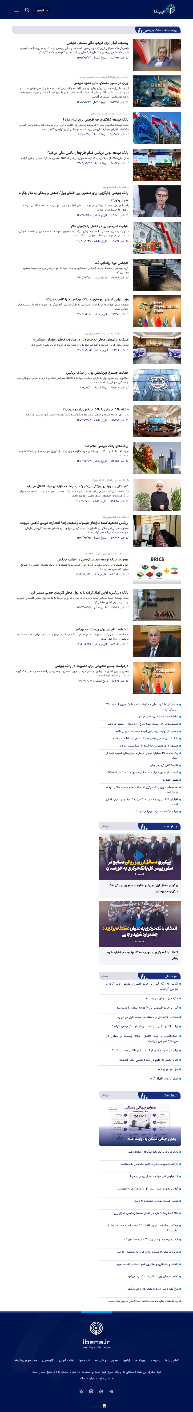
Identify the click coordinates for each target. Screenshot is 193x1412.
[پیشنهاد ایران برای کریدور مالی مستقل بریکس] (157, 55)
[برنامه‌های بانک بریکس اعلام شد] (157, 458)
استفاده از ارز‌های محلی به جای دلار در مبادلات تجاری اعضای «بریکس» (81, 339)
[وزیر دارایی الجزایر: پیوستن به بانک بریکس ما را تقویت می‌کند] (157, 311)
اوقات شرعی (66, 1360)
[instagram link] (91, 1391)
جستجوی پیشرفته (25, 1360)
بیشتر (104, 826)
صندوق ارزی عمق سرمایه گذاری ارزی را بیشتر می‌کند (148, 746)
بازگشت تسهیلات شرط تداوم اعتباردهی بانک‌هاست (149, 1164)
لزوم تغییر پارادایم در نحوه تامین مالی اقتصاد (148, 1060)
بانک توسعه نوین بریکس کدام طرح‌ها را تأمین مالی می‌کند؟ (88, 152)
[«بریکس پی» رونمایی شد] (157, 275)
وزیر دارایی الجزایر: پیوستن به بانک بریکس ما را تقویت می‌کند (87, 299)
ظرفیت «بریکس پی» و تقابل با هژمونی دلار (100, 226)
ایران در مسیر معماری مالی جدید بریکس (101, 83)
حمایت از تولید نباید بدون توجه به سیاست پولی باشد (146, 731)
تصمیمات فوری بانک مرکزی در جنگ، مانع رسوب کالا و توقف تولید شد (142, 789)
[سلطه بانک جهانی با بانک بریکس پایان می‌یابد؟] (157, 421)
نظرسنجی (48, 1360)
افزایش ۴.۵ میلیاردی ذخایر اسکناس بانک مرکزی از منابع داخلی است (142, 801)
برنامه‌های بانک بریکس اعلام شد (107, 446)
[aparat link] (101, 1391)
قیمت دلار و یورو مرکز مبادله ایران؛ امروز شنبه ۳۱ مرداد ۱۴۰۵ (143, 773)
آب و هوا (84, 1360)
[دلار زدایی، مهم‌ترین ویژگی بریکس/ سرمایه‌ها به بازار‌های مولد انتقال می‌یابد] (157, 495)
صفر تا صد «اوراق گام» (163, 1078)
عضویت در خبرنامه (106, 1360)
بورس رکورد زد (170, 780)
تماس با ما (172, 1360)
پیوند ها (140, 1360)
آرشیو (126, 1360)
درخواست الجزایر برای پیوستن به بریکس (102, 629)
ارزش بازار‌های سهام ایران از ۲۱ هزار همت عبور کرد (150, 1239)
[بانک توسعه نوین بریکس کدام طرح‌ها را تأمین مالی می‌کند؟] (157, 165)
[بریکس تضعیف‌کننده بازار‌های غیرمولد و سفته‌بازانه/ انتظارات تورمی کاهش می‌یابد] (157, 531)
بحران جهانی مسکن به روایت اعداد (152, 1139)
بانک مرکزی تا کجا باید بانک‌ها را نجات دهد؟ (153, 1152)
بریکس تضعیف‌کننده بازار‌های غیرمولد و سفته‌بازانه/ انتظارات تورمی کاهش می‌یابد (74, 522)
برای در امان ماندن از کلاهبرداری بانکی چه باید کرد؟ (145, 1050)
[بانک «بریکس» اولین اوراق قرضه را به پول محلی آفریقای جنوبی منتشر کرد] (157, 605)
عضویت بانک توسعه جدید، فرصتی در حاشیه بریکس (93, 559)
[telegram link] (111, 1391)
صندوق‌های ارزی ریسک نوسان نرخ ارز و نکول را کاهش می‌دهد (143, 724)
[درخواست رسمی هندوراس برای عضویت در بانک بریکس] (157, 678)
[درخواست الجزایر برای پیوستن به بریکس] (157, 641)
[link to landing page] (153, 9)
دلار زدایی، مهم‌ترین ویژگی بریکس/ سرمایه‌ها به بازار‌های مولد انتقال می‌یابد (77, 486)
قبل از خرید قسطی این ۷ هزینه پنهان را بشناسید (147, 1007)
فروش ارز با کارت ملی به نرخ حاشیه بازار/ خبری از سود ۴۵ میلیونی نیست (142, 707)
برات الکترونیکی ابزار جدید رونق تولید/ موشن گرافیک (144, 1026)
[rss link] (82, 1391)
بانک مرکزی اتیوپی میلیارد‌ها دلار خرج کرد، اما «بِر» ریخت (145, 738)
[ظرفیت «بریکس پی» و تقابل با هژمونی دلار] (157, 238)
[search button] (27, 10)
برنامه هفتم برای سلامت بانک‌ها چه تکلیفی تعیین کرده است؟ (143, 1301)
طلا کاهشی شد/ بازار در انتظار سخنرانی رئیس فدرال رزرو (146, 1213)
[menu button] (16, 10)
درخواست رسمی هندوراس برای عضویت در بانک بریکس (92, 666)
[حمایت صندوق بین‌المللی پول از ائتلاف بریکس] (157, 385)
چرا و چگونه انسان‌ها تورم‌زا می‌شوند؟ (156, 812)
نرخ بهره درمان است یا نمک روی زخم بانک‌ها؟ (152, 1289)
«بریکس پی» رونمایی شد (112, 262)
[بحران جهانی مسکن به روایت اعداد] (140, 1125)
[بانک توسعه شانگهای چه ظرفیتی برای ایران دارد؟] (157, 128)
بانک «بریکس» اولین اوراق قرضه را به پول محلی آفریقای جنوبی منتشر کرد (80, 592)
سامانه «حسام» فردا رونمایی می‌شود (157, 717)
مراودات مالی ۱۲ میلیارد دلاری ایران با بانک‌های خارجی (147, 1252)
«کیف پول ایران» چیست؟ (162, 998)
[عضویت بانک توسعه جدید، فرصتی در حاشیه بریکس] (157, 568)
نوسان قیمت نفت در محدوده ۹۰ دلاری (156, 1201)
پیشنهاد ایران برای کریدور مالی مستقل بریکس (98, 42)
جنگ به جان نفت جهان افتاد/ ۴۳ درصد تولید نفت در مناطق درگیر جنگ (143, 1227)
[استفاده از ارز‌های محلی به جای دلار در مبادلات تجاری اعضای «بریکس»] (157, 348)
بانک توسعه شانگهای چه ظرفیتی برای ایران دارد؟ (96, 119)
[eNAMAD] (96, 1407)
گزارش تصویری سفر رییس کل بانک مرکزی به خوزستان (147, 1189)
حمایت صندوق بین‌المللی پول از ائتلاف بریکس (97, 372)
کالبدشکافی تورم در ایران (164, 765)
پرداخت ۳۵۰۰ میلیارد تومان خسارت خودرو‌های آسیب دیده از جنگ (142, 755)
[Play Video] (140, 856)
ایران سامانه (87, 1378)
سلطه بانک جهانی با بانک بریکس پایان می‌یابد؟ (96, 409)
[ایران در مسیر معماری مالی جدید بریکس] (157, 91)
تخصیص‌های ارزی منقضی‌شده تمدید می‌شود (152, 1276)
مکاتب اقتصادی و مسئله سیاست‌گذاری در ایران (148, 1017)
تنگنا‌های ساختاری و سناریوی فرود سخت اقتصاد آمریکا (147, 1264)
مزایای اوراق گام (168, 1069)
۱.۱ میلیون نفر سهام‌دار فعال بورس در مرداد (153, 1176)
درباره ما (155, 1360)
